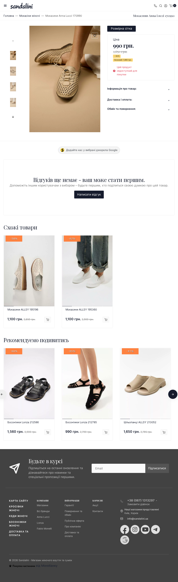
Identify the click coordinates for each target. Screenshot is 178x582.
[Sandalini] (21, 5)
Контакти (97, 511)
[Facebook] (124, 529)
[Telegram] (155, 529)
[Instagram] (135, 529)
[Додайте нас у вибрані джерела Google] (124, 539)
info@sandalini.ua (137, 518)
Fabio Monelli (44, 528)
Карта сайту (18, 500)
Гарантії (69, 505)
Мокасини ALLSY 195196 (22, 309)
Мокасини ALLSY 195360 (81, 309)
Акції (95, 505)
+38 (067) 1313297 (141, 500)
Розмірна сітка (121, 28)
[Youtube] (145, 529)
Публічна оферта (74, 520)
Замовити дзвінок (138, 504)
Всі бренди (43, 511)
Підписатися (157, 468)
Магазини (42, 505)
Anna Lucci (43, 517)
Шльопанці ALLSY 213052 (140, 422)
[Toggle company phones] (155, 5)
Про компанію (73, 526)
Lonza (40, 522)
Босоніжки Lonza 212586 (23, 422)
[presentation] (13, 41)
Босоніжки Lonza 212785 (81, 422)
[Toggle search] (160, 5)
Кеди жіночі (18, 516)
